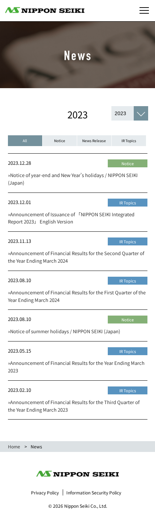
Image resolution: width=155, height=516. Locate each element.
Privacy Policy (45, 492)
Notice (59, 140)
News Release (94, 140)
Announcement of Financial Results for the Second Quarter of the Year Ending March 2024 (76, 257)
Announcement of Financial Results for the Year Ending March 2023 (76, 366)
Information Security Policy (93, 492)
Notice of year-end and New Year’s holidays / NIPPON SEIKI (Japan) (73, 179)
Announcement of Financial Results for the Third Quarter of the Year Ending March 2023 (74, 406)
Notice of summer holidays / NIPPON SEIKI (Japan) (64, 331)
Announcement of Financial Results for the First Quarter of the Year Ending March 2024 (77, 296)
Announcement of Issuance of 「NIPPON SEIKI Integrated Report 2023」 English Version (71, 218)
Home (14, 446)
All (25, 140)
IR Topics (128, 140)
